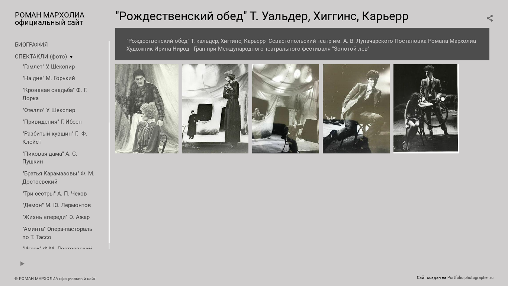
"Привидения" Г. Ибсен (52, 121)
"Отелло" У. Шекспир (48, 110)
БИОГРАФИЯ (31, 44)
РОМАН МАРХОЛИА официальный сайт (49, 18)
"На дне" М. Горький (48, 78)
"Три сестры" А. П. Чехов (54, 193)
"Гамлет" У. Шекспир (48, 66)
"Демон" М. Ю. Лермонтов (56, 205)
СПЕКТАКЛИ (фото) (41, 56)
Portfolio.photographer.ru (470, 277)
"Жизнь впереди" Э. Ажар (56, 217)
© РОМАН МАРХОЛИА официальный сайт (55, 278)
